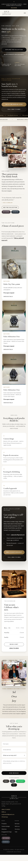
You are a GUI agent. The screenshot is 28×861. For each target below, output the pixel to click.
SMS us (4, 812)
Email (6, 781)
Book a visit (14, 644)
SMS (12, 781)
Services (17, 823)
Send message (14, 773)
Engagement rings (7, 832)
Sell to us (17, 826)
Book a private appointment (14, 54)
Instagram (6, 211)
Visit (16, 832)
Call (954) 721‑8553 (14, 109)
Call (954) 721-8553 (14, 557)
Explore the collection (14, 49)
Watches (4, 829)
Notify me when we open (14, 104)
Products (4, 823)
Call (14, 784)
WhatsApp (20, 781)
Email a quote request (14, 552)
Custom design (6, 826)
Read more (14, 7)
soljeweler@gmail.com (18, 535)
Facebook (15, 211)
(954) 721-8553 (14, 648)
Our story (17, 829)
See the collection (10, 207)
